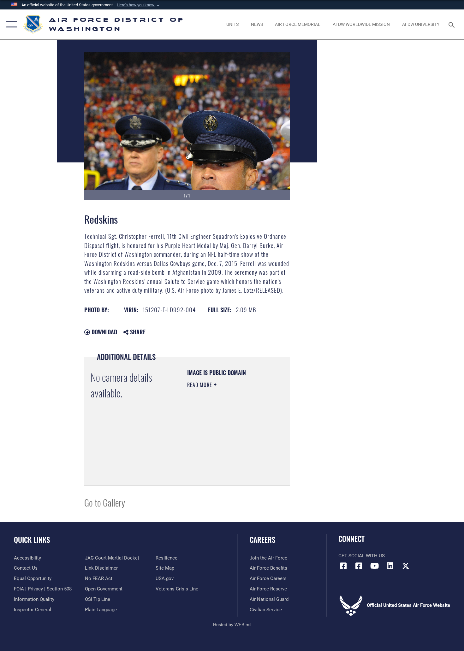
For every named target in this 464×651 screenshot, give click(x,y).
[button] (139, 5)
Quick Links (32, 539)
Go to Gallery (104, 502)
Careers (262, 539)
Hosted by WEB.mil (232, 624)
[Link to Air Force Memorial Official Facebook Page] (359, 566)
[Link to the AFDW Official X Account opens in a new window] (405, 566)
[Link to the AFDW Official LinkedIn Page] (390, 566)
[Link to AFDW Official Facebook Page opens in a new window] (343, 566)
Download (103, 332)
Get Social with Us (361, 556)
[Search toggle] (452, 24)
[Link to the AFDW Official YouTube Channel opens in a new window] (374, 566)
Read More (200, 385)
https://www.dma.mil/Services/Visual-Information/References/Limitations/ (225, 464)
